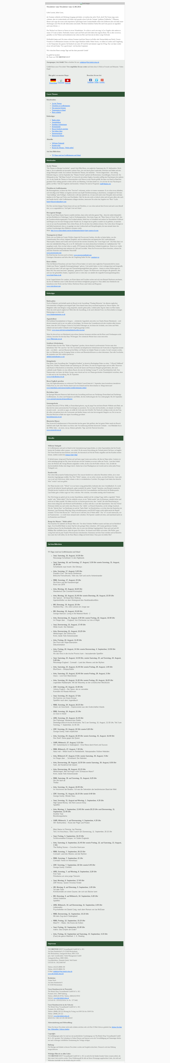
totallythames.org (105, 184)
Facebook (91, 82)
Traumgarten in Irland (59, 110)
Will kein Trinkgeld (58, 143)
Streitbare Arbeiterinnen (59, 124)
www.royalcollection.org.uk (55, 377)
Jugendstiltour (56, 122)
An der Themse (57, 103)
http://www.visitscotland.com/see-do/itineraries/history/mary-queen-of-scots (74, 230)
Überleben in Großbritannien (61, 106)
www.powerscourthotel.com (83, 255)
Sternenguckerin (57, 133)
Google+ (102, 82)
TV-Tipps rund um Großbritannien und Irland (66, 155)
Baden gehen (56, 120)
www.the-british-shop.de (56, 974)
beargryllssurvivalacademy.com (56, 202)
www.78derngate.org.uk (54, 339)
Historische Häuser (58, 136)
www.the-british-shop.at (61, 998)
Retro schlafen (56, 112)
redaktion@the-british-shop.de (89, 62)
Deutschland (53, 83)
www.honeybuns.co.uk (54, 275)
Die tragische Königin (59, 108)
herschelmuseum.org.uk (54, 417)
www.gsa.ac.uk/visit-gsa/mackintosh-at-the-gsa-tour (68, 330)
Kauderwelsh (56, 145)
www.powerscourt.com (54, 253)
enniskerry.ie (95, 257)
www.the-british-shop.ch (61, 1016)
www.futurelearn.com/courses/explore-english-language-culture (66, 388)
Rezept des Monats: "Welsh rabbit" (63, 148)
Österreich (61, 82)
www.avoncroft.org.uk (54, 430)
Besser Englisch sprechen (60, 129)
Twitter (96, 82)
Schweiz (67, 83)
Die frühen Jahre (57, 131)
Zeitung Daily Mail (71, 455)
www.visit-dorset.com (54, 286)
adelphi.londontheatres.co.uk (56, 357)
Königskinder (56, 127)
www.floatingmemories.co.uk (56, 314)
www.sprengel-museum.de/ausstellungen (59, 399)
